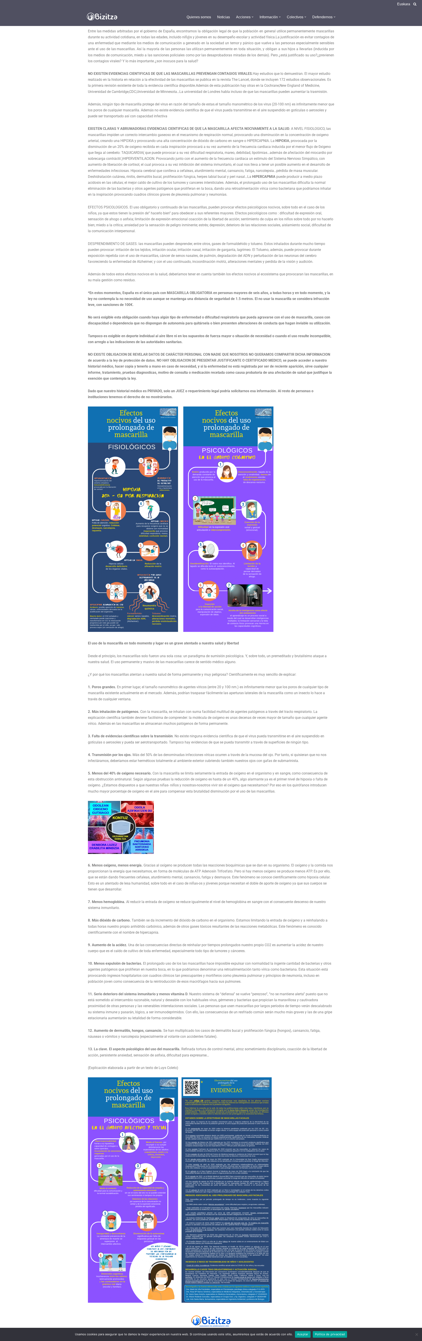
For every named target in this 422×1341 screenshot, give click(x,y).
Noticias (223, 17)
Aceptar (302, 1334)
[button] (252, 17)
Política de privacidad (330, 1334)
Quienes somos (199, 17)
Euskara (403, 4)
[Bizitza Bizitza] (103, 17)
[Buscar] (415, 4)
